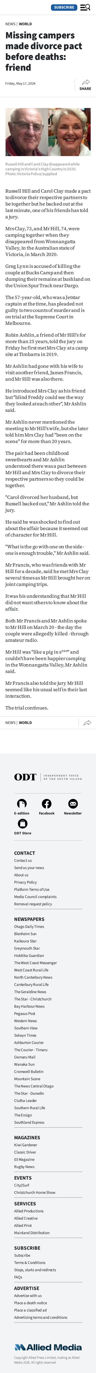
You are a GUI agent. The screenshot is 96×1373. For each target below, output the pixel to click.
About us (21, 875)
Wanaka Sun (24, 1064)
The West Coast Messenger (35, 963)
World (25, 24)
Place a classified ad (30, 1310)
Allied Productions (28, 1211)
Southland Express (29, 1122)
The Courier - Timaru (30, 1050)
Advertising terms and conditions (40, 1317)
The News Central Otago (34, 1086)
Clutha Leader (25, 1101)
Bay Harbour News (29, 1006)
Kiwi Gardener (25, 1145)
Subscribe (64, 7)
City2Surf (21, 1185)
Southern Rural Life (29, 1108)
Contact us (23, 860)
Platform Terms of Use (31, 889)
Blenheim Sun (25, 934)
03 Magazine (24, 1159)
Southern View (26, 1028)
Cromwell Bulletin (28, 1072)
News (10, 24)
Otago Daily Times (29, 926)
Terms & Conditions (29, 1263)
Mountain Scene (27, 1079)
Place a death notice (30, 1303)
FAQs (18, 1277)
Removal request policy (33, 904)
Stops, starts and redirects (35, 1270)
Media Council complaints (35, 897)
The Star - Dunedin (29, 1093)
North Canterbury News (33, 977)
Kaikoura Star (25, 941)
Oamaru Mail (24, 1057)
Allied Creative (26, 1218)
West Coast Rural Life (31, 970)
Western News (25, 1021)
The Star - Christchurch (32, 999)
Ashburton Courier (28, 1043)
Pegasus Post (24, 1014)
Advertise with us (27, 1296)
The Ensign (23, 1115)
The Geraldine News (30, 992)
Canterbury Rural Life (31, 985)
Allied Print (23, 1225)
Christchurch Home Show (34, 1192)
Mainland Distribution (32, 1233)
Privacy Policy (25, 882)
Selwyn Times (25, 1035)
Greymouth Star (27, 948)
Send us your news (29, 868)
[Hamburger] (85, 7)
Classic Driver (25, 1152)
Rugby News (24, 1167)
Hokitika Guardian (29, 955)
